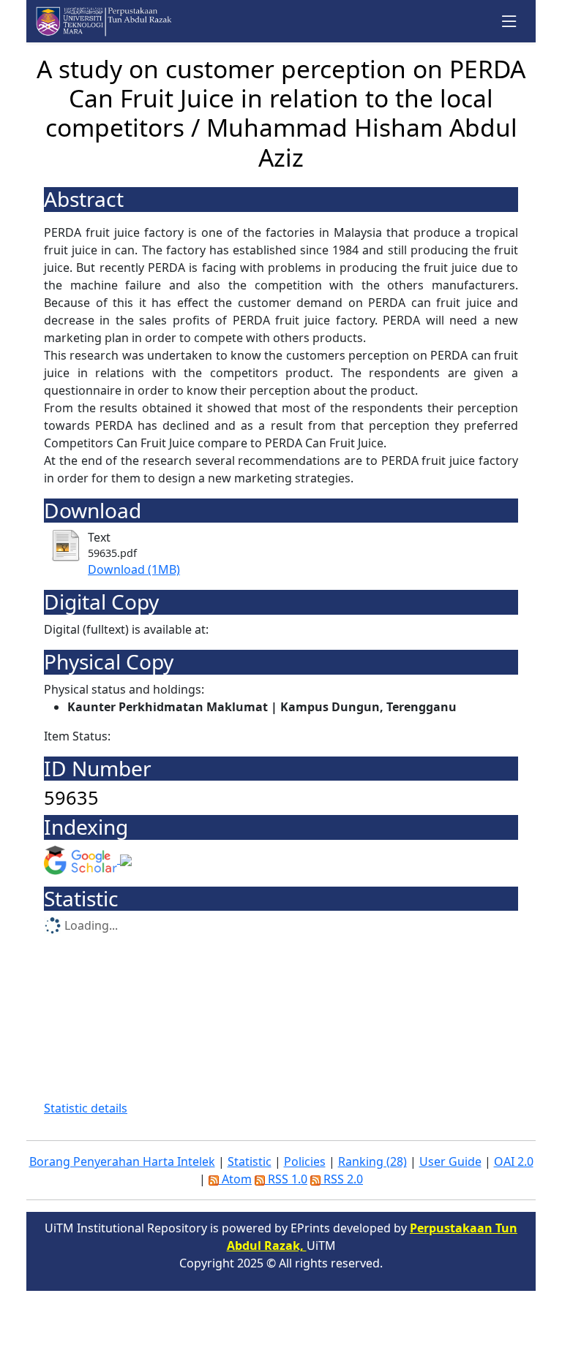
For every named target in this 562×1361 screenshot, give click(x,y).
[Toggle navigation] (509, 22)
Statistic (249, 1161)
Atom (235, 1179)
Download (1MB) (134, 569)
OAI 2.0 (513, 1161)
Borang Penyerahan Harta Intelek (122, 1161)
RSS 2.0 (342, 1179)
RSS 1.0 (286, 1179)
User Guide (450, 1161)
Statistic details (85, 1108)
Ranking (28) (372, 1161)
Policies (305, 1161)
